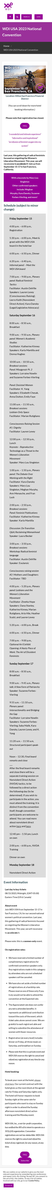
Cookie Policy (33, 1181)
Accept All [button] (8, 1185)
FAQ (25, 126)
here (18, 826)
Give (39, 17)
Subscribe (25, 1160)
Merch (26, 17)
